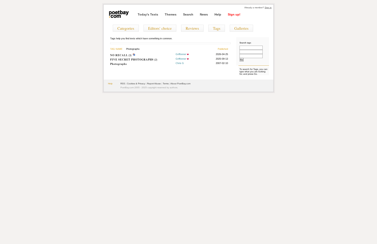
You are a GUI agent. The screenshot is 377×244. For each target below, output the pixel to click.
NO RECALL (119, 55)
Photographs (118, 64)
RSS (122, 83)
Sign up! (234, 14)
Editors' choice (160, 28)
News (204, 14)
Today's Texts (148, 14)
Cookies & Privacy (136, 83)
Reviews (192, 28)
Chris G (180, 63)
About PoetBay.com (180, 83)
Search (188, 14)
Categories (125, 28)
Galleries (241, 28)
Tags (216, 28)
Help (217, 14)
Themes (171, 14)
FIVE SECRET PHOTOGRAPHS (132, 59)
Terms (166, 83)
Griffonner (181, 54)
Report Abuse (154, 83)
